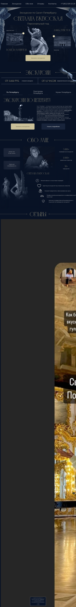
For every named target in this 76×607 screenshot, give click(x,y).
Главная (4, 4)
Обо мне (29, 4)
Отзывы (40, 4)
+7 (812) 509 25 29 (68, 4)
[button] (38, 58)
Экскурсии (16, 4)
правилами (42, 599)
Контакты (52, 4)
